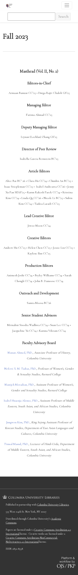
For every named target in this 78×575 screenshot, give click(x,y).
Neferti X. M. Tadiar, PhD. (20, 369)
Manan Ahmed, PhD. (20, 353)
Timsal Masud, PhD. (16, 444)
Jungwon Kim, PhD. (18, 422)
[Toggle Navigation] (67, 5)
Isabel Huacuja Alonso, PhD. (21, 400)
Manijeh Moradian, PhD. (19, 385)
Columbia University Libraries (53, 504)
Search (63, 16)
